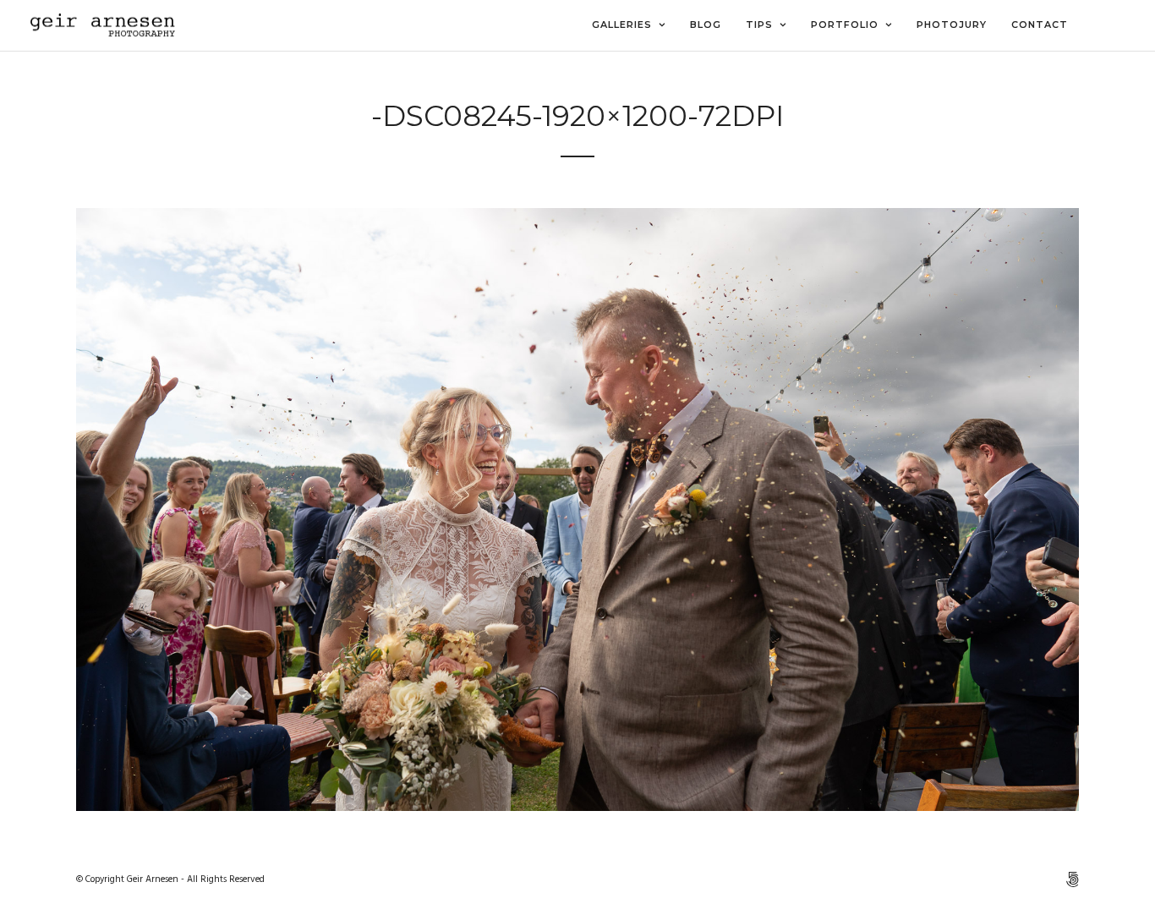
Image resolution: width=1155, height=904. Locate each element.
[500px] (1072, 879)
